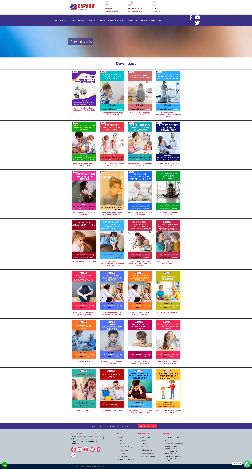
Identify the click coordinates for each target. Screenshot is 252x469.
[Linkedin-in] (98, 449)
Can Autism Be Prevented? (168, 312)
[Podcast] (107, 3)
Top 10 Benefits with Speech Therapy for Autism (168, 262)
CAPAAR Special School (115, 20)
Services (72, 20)
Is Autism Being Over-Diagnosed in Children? (112, 313)
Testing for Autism (83, 410)
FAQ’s (159, 20)
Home (55, 20)
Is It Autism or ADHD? (84, 361)
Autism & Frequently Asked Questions (112, 362)
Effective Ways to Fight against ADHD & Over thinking (140, 411)
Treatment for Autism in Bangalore (168, 213)
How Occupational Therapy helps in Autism (84, 164)
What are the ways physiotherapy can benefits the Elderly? (168, 114)
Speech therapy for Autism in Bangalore (140, 164)
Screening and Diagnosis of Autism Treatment (84, 313)
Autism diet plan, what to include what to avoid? (168, 362)
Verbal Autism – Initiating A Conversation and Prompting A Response (140, 263)
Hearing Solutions (132, 20)
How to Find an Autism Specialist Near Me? (140, 313)
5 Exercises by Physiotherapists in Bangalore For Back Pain (84, 109)
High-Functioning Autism (112, 410)
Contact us (91, 20)
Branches (102, 20)
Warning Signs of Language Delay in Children (112, 114)
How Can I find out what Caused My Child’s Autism (168, 411)
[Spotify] (73, 455)
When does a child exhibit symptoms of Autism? (112, 213)
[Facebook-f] (73, 449)
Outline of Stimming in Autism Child (84, 262)
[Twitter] (197, 22)
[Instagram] (85, 449)
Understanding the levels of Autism (83, 213)
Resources (81, 20)
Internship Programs (148, 20)
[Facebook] (190, 17)
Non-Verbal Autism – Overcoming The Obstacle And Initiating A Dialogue (112, 263)
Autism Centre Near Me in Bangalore (168, 164)
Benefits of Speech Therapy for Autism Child (112, 164)
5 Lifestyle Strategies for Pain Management (140, 213)
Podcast (108, 8)
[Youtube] (197, 17)
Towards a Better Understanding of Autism (140, 362)
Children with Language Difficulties (140, 114)
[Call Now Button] (4, 465)
